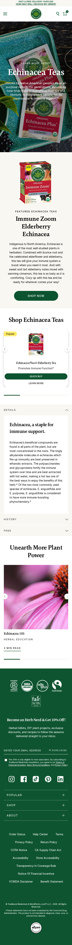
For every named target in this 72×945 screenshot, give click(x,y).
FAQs (7, 530)
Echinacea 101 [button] (14, 633)
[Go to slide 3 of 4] (44, 395)
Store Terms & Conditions (38, 765)
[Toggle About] (63, 815)
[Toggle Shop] (63, 805)
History (10, 519)
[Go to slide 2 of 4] (28, 395)
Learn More (36, 383)
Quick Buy (36, 376)
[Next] (67, 349)
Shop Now (36, 296)
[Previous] (5, 349)
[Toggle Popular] (63, 795)
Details (10, 410)
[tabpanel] (36, 458)
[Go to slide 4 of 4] (60, 395)
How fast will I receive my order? (36, 4)
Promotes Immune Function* (36, 368)
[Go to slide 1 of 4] (12, 395)
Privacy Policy (61, 765)
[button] (65, 14)
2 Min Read (12, 648)
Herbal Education (18, 639)
